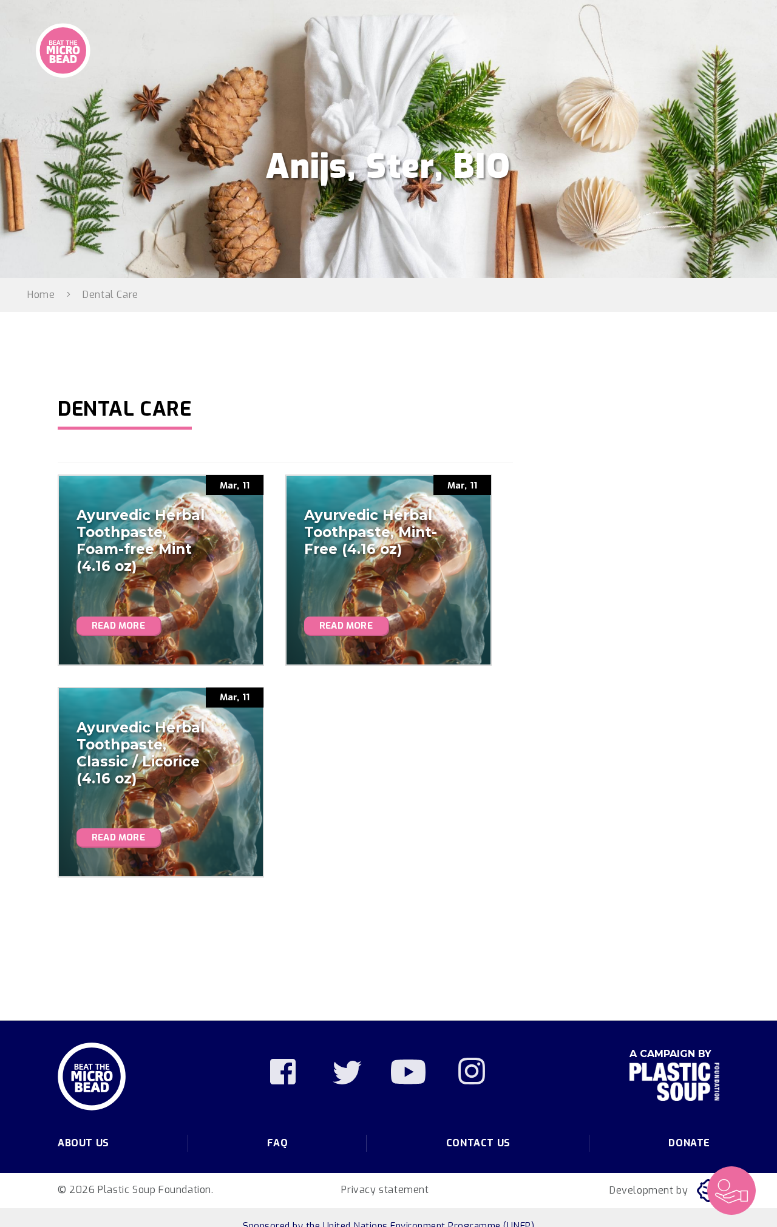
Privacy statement (385, 1189)
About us (83, 1143)
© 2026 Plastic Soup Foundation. (136, 1189)
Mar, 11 (234, 485)
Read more (118, 626)
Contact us (478, 1143)
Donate (689, 1143)
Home (41, 294)
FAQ (277, 1143)
